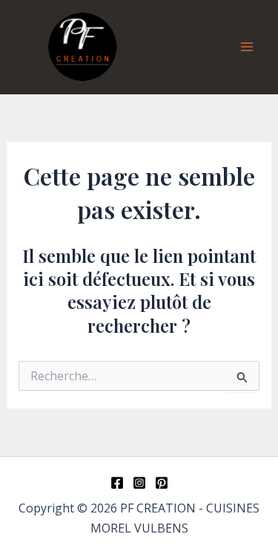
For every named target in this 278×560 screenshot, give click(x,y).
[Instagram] (139, 482)
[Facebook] (117, 482)
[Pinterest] (161, 482)
